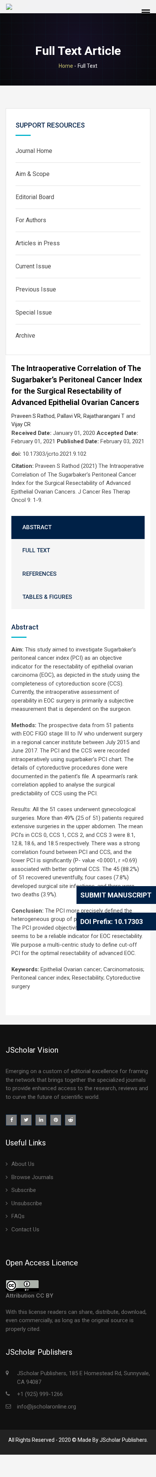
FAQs (18, 1216)
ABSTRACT (36, 527)
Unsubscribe (26, 1203)
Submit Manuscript (115, 895)
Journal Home (34, 150)
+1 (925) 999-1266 (40, 1394)
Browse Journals (32, 1177)
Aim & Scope (33, 174)
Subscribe (23, 1190)
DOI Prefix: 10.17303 (111, 921)
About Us (22, 1164)
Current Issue (33, 266)
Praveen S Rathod (33, 416)
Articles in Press (38, 243)
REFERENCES (39, 573)
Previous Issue (36, 289)
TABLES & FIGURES (47, 597)
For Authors (31, 220)
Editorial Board (35, 197)
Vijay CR (21, 424)
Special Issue (34, 312)
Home (66, 66)
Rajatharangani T (104, 416)
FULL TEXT (36, 550)
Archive (25, 335)
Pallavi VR (69, 416)
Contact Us (25, 1229)
